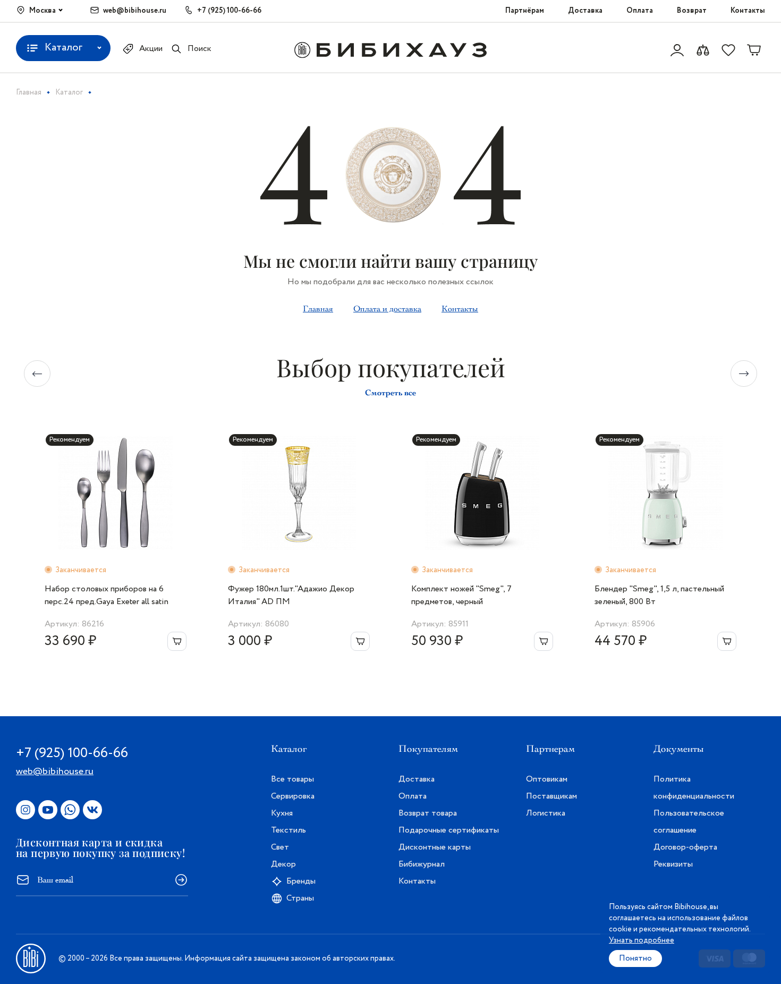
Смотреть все (390, 392)
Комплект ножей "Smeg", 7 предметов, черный (461, 595)
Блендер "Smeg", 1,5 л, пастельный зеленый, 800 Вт (659, 595)
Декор (283, 864)
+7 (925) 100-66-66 (229, 10)
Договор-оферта (685, 847)
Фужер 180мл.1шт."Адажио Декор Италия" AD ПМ (291, 595)
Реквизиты (673, 864)
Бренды (301, 881)
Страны (300, 898)
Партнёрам (524, 10)
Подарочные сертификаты (448, 830)
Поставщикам (551, 796)
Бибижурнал (421, 864)
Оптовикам (546, 779)
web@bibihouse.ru (134, 10)
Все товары (292, 779)
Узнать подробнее (641, 940)
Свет (280, 847)
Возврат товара (427, 813)
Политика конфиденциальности (693, 787)
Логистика (545, 813)
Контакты (748, 10)
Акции (151, 49)
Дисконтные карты (434, 847)
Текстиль (288, 830)
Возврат (692, 10)
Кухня (282, 813)
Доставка (585, 10)
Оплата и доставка (387, 308)
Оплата (639, 10)
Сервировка (293, 796)
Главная (318, 308)
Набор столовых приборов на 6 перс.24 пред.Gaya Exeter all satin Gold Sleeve (106, 595)
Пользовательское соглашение (688, 821)
